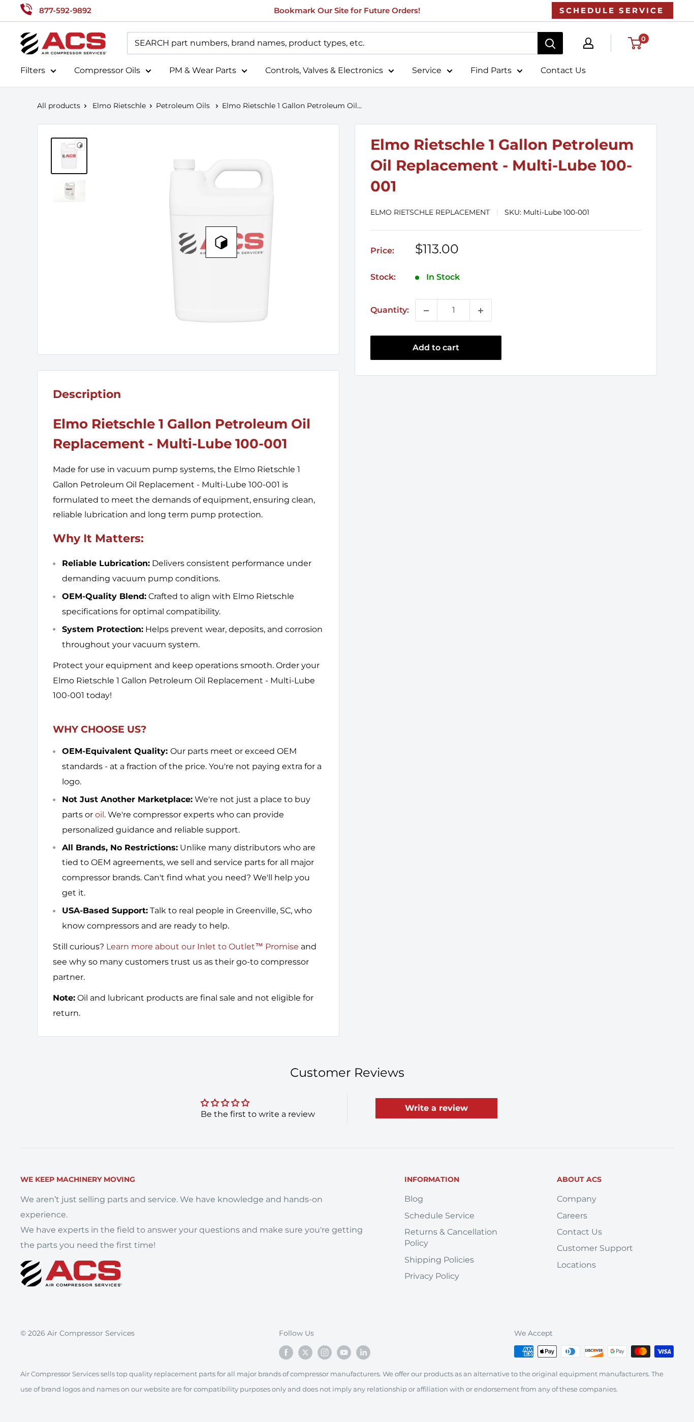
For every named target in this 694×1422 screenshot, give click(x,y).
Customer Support (595, 1248)
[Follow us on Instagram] (325, 1352)
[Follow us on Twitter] (305, 1352)
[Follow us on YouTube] (344, 1352)
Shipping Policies (439, 1260)
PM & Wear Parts (202, 70)
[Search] (550, 43)
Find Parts (491, 70)
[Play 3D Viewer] (221, 242)
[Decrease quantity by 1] (426, 310)
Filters (32, 70)
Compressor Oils (107, 70)
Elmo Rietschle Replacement (430, 212)
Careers (572, 1215)
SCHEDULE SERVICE (611, 10)
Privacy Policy (431, 1276)
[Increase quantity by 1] (480, 310)
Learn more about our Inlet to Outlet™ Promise (202, 946)
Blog (413, 1199)
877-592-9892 (65, 10)
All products (58, 105)
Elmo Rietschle (119, 105)
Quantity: (389, 310)
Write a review (436, 1108)
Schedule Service (439, 1215)
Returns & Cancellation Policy (450, 1237)
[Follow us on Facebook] (286, 1352)
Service (426, 70)
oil (99, 814)
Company (576, 1199)
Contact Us (563, 70)
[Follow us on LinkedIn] (363, 1352)
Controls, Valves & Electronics (324, 70)
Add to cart (436, 348)
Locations (576, 1265)
